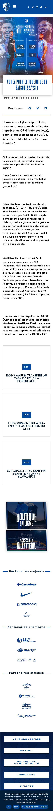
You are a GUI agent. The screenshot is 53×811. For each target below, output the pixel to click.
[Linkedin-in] (45, 7)
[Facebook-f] (28, 7)
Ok (8, 807)
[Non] (49, 800)
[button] (29, 108)
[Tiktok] (41, 7)
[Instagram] (37, 7)
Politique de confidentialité (34, 807)
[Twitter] (33, 7)
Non (16, 807)
